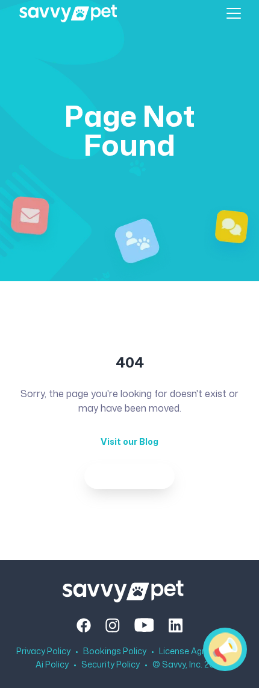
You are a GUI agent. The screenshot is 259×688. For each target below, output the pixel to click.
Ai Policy (52, 664)
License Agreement (197, 651)
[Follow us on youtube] (144, 625)
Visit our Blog (129, 441)
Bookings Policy (114, 651)
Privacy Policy (43, 651)
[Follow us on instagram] (112, 625)
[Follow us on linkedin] (175, 625)
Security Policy (110, 664)
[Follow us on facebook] (83, 625)
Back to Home (129, 476)
